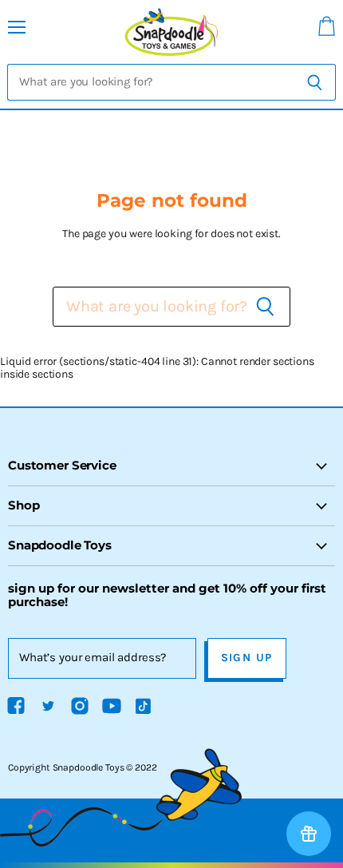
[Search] (315, 82)
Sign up (247, 657)
